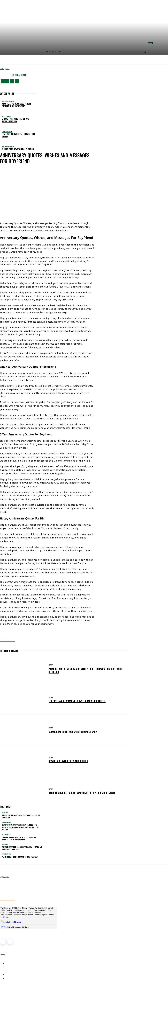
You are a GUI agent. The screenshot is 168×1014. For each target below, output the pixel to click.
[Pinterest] (37, 634)
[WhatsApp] (45, 634)
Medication (7, 132)
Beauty (5, 812)
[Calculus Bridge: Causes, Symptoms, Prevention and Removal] (23, 791)
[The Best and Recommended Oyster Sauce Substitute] (23, 699)
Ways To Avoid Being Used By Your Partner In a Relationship (16, 105)
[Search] (144, 52)
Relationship (8, 101)
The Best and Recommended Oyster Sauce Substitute (77, 701)
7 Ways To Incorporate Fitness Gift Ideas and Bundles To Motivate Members (19, 838)
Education (6, 822)
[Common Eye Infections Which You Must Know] (23, 730)
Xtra (7, 68)
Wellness (6, 116)
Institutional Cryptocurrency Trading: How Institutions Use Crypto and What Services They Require (20, 827)
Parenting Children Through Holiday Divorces (20, 856)
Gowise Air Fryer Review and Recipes (68, 761)
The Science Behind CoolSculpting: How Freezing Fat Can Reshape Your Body (22, 848)
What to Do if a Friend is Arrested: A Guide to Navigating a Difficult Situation (85, 670)
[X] (12, 81)
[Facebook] (3, 81)
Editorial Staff (18, 74)
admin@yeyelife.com (12, 922)
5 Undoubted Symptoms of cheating (18, 149)
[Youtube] (17, 81)
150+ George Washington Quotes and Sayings (22, 1002)
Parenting (6, 854)
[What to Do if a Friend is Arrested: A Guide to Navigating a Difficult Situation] (23, 669)
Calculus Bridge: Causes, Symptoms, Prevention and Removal (82, 793)
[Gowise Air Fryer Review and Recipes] (23, 760)
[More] (55, 634)
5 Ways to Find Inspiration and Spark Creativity (15, 120)
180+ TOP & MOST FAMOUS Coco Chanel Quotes (22, 992)
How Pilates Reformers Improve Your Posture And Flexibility (21, 816)
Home (2, 68)
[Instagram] (7, 81)
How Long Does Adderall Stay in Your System (18, 135)
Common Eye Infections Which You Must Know (73, 732)
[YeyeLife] (42, 888)
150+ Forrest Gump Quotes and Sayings (19, 997)
